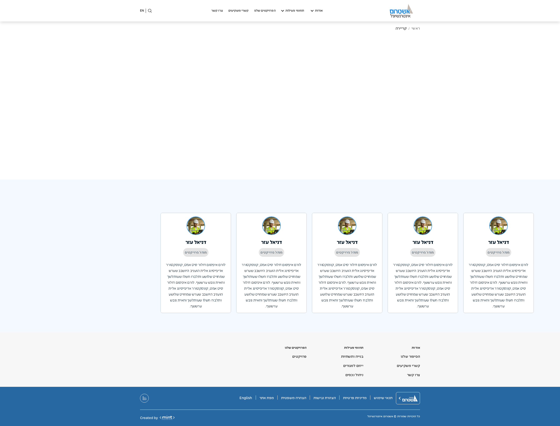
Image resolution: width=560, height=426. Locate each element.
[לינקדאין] (144, 398)
